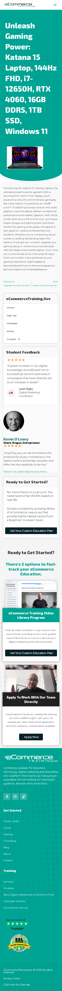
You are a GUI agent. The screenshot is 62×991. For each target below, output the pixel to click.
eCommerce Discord (15, 907)
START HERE (11, 821)
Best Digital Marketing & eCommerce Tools (28, 894)
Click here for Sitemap (16, 984)
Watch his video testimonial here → (26, 471)
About (7, 853)
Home (10, 307)
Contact (11, 339)
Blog (6, 847)
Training (7, 834)
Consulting (9, 840)
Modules (12, 323)
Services (8, 881)
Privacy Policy (11, 978)
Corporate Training (14, 901)
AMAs (10, 331)
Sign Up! (12, 315)
